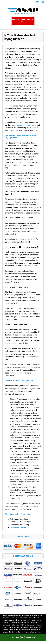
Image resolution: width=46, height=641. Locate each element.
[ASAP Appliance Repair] (23, 11)
